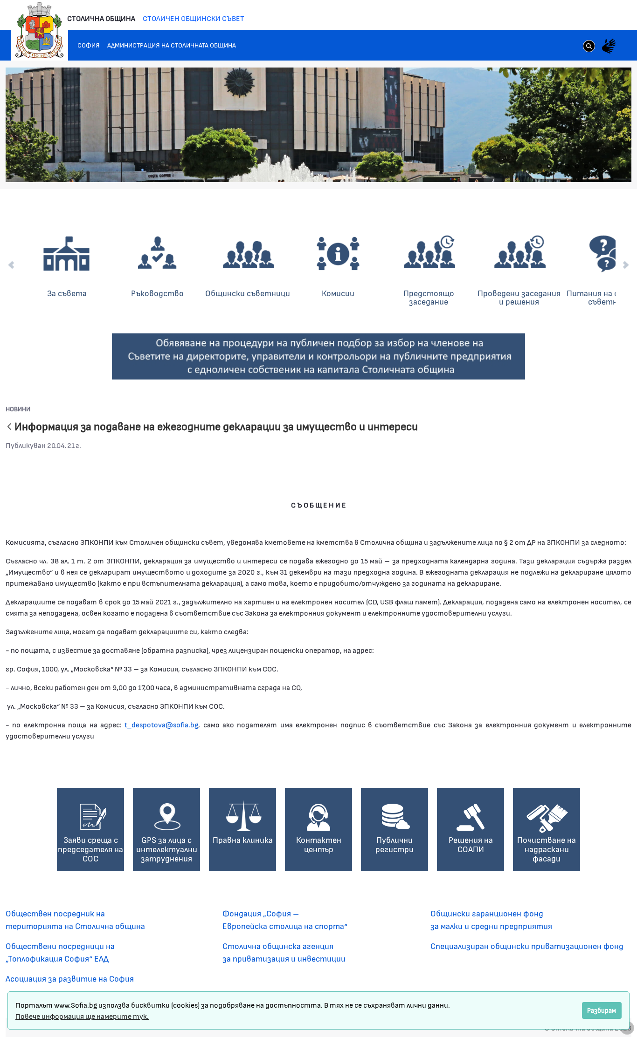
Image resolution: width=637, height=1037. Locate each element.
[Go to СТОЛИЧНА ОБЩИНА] (39, 30)
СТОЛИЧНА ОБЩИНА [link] (101, 18)
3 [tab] (558, 166)
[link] (589, 47)
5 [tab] (577, 166)
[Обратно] (9, 427)
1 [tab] (539, 166)
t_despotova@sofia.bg (161, 724)
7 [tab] (595, 166)
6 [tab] (586, 166)
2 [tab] (549, 166)
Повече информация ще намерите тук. (82, 1015)
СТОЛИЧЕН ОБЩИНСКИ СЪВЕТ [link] (193, 18)
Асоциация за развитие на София (70, 978)
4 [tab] (567, 166)
